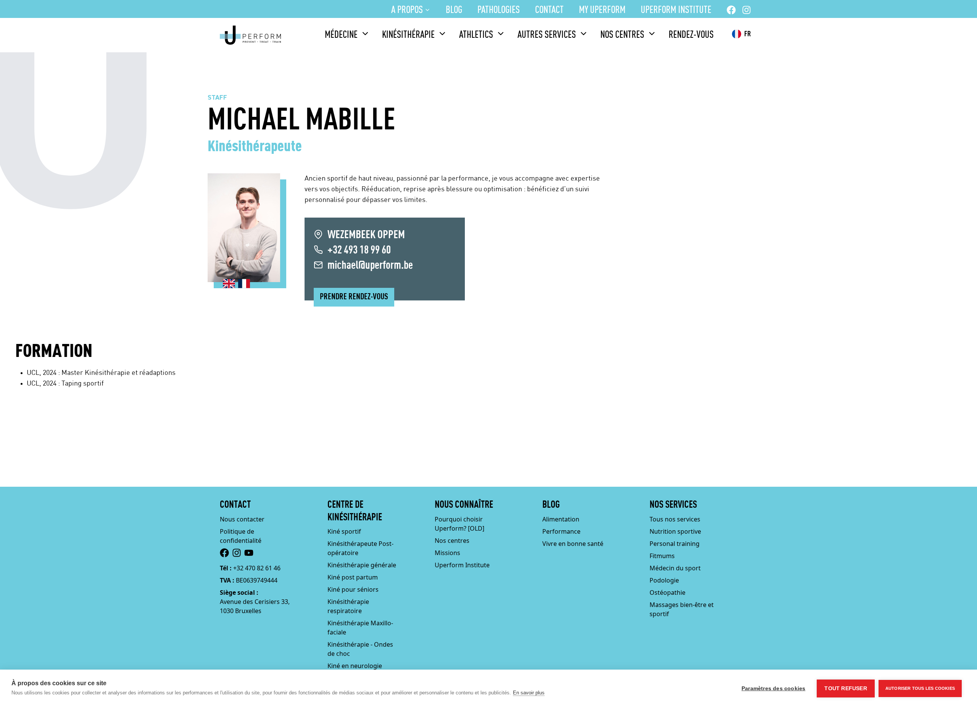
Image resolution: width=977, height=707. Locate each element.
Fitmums (662, 556)
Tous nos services (675, 519)
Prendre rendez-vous (354, 297)
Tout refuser (845, 688)
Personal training (675, 543)
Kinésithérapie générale (361, 565)
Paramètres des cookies (773, 688)
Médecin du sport (675, 568)
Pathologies (498, 10)
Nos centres (622, 35)
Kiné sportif (344, 531)
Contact (549, 10)
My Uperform (602, 10)
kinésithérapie (408, 35)
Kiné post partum (352, 577)
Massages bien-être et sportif (682, 609)
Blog (454, 10)
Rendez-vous (691, 35)
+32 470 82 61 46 (257, 568)
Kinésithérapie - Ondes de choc (360, 649)
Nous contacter (242, 519)
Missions (447, 553)
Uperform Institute (676, 10)
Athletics (476, 35)
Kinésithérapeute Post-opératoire (360, 548)
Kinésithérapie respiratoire (348, 606)
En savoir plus (529, 693)
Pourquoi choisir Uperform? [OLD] (459, 524)
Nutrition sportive (675, 531)
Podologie (664, 580)
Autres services (547, 35)
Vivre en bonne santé (572, 543)
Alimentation (560, 519)
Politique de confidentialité (240, 536)
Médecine (341, 35)
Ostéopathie (667, 592)
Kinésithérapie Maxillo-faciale (360, 627)
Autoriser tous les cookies (920, 688)
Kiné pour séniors (353, 589)
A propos (407, 10)
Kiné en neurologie (354, 666)
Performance (561, 531)
